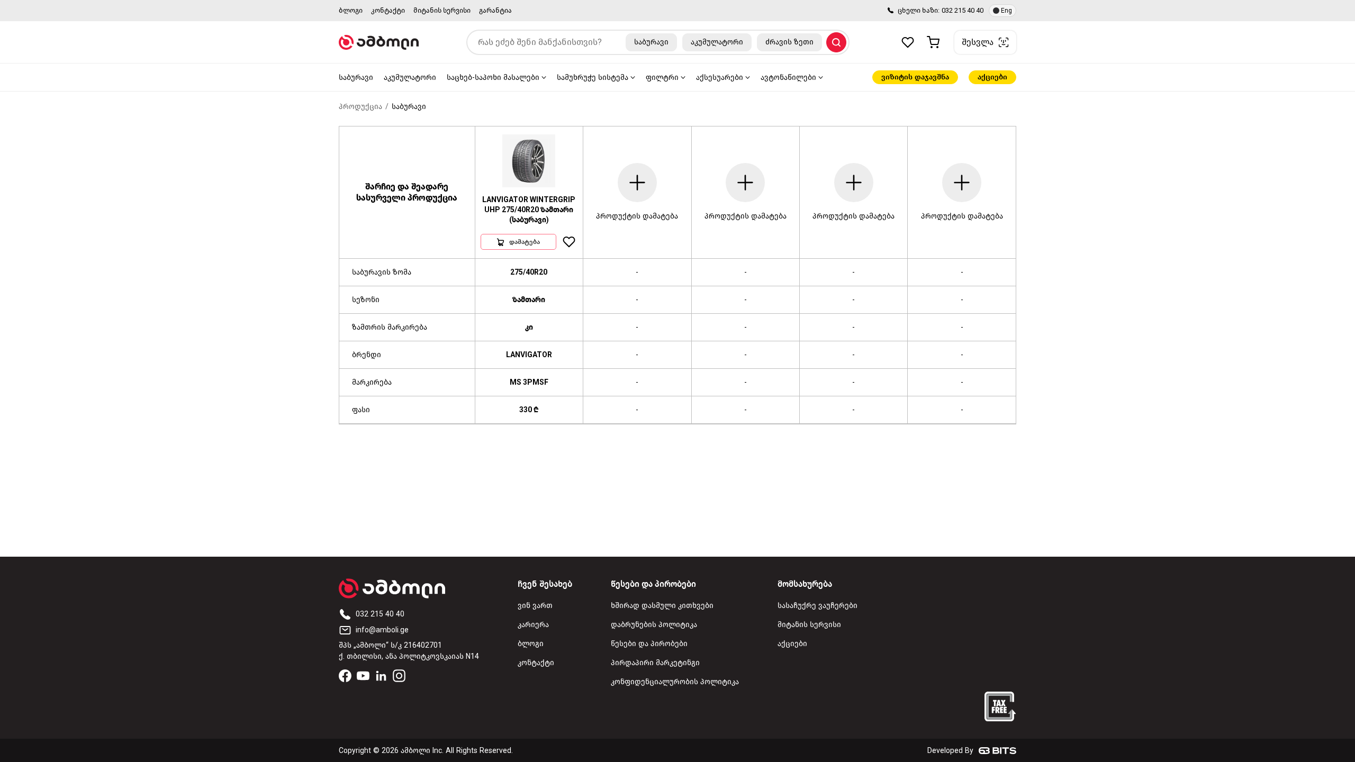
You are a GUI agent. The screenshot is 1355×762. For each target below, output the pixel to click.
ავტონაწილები (788, 77)
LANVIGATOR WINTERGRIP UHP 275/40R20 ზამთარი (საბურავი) (528, 209)
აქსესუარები (719, 77)
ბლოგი (351, 10)
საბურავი (356, 77)
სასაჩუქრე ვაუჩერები (817, 605)
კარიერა (533, 624)
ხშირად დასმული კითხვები (662, 605)
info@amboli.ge (382, 629)
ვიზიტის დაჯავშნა (915, 76)
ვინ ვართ (535, 605)
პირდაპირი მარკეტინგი (655, 662)
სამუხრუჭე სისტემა (592, 77)
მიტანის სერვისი (442, 10)
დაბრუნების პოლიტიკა (654, 624)
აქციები (992, 76)
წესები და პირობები (649, 643)
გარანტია (495, 10)
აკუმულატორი (410, 77)
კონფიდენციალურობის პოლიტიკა (675, 681)
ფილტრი (662, 77)
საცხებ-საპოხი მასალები (493, 77)
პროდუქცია (360, 106)
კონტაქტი (388, 10)
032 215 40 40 (962, 10)
